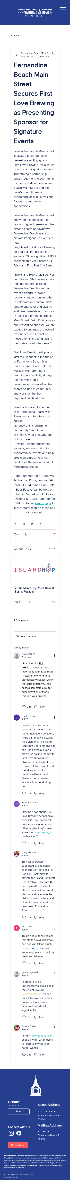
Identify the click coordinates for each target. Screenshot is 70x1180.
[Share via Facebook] (15, 523)
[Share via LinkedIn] (31, 523)
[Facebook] (18, 1133)
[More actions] (54, 55)
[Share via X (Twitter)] (23, 523)
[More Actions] (54, 656)
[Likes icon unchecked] (24, 707)
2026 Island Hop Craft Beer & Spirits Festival (34, 589)
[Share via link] (40, 523)
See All (53, 548)
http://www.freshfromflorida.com (15, 1165)
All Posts (14, 35)
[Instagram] (11, 1133)
